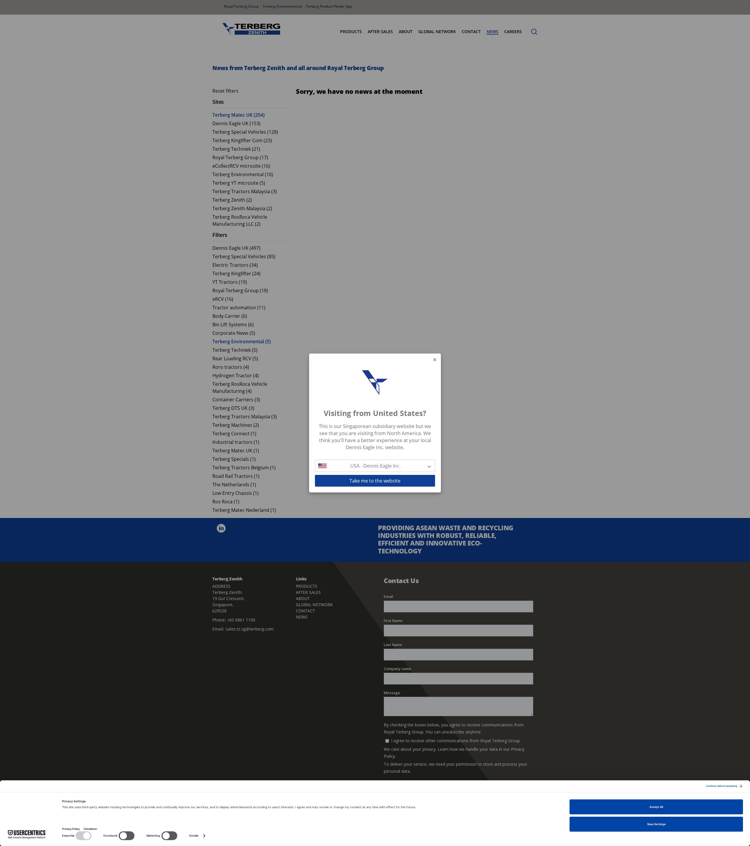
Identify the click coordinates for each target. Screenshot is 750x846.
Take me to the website (375, 481)
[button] (375, 466)
